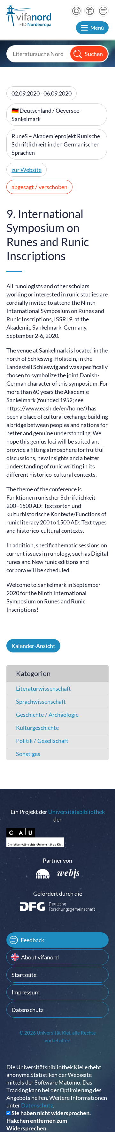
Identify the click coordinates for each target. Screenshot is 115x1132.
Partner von (57, 860)
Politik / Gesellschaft (42, 740)
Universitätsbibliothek (76, 811)
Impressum (26, 992)
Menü (97, 28)
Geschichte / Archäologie (47, 714)
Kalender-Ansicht (33, 645)
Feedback (32, 939)
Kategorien (33, 673)
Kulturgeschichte (37, 727)
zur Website (27, 169)
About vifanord (40, 957)
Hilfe (76, 11)
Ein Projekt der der (58, 815)
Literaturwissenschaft (43, 688)
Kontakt (103, 11)
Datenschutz (27, 1009)
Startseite (24, 974)
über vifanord (89, 11)
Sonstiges (28, 753)
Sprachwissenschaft (41, 701)
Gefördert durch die (57, 893)
